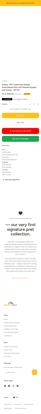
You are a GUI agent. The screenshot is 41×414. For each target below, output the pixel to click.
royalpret (4, 81)
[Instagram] (5, 386)
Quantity (4, 104)
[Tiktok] (13, 386)
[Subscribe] (34, 372)
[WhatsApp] (17, 386)
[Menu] (3, 9)
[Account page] (7, 9)
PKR (16, 397)
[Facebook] (9, 386)
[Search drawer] (34, 9)
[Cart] (37, 9)
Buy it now (20, 122)
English (6, 397)
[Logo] (20, 9)
